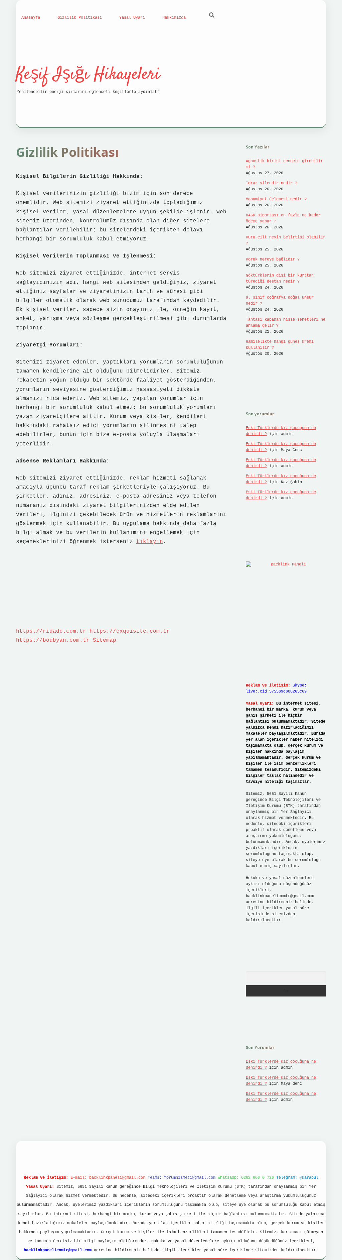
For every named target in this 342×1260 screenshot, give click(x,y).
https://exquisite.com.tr (130, 631)
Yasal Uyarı (132, 17)
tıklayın (149, 542)
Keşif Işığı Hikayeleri (88, 75)
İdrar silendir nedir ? (271, 183)
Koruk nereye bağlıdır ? (273, 259)
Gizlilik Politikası (79, 17)
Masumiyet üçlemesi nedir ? (276, 199)
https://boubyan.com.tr (53, 640)
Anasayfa (30, 17)
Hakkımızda (174, 17)
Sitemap (104, 640)
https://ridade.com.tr (51, 631)
